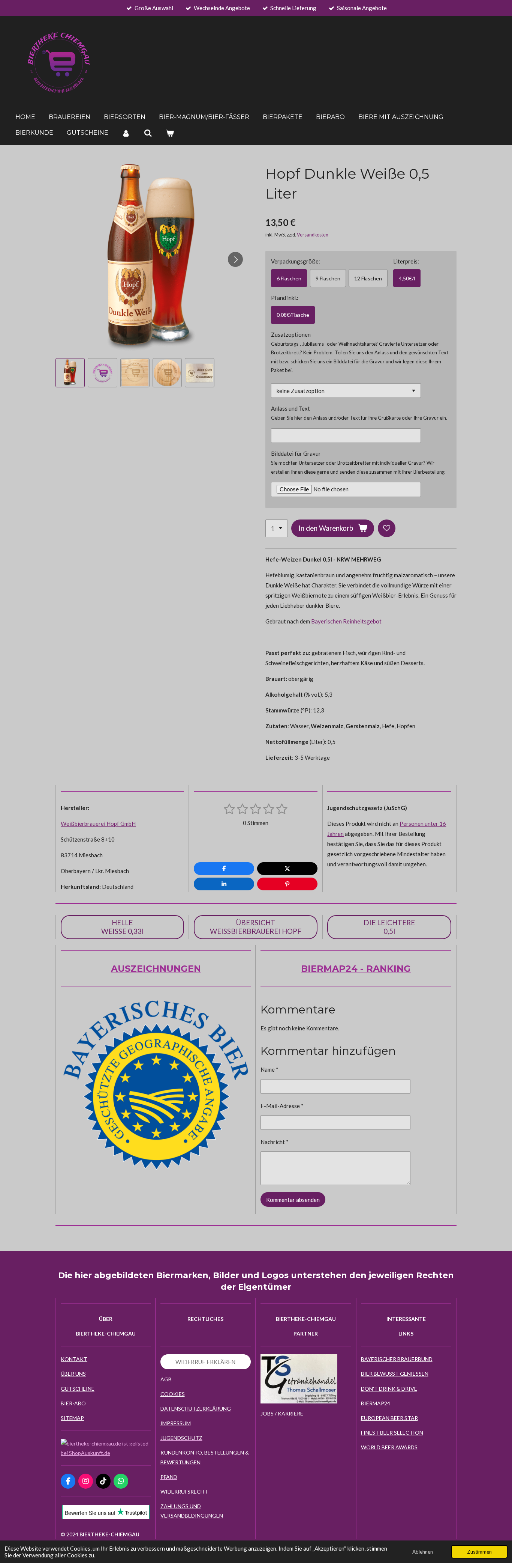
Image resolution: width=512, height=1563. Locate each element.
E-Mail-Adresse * (282, 1105)
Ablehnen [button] (422, 1552)
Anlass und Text (290, 408)
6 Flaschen (289, 278)
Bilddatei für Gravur (296, 453)
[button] (70, 372)
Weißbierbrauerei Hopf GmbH (98, 823)
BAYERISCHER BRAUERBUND (397, 1359)
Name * (269, 1069)
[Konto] (126, 133)
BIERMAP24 (375, 1403)
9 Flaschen (328, 278)
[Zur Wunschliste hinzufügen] (386, 528)
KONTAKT (74, 1359)
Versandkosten (312, 235)
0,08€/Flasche (293, 315)
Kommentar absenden (293, 1199)
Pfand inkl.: (284, 297)
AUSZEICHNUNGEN (156, 968)
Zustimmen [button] (479, 1552)
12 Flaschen (368, 278)
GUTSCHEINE (77, 1388)
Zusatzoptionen (291, 334)
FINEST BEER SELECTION (392, 1432)
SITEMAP (72, 1418)
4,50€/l (407, 278)
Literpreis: (406, 261)
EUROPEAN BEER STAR (389, 1418)
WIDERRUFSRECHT (184, 1491)
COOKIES (172, 1394)
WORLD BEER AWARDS (389, 1447)
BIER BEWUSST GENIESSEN (394, 1373)
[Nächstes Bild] (235, 259)
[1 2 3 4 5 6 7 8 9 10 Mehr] (276, 528)
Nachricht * (274, 1141)
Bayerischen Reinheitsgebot (346, 621)
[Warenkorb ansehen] (170, 133)
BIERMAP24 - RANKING (356, 968)
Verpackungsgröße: (295, 261)
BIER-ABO (73, 1403)
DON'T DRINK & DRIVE (389, 1388)
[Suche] (148, 133)
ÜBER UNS (73, 1373)
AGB (166, 1379)
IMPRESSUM (175, 1423)
